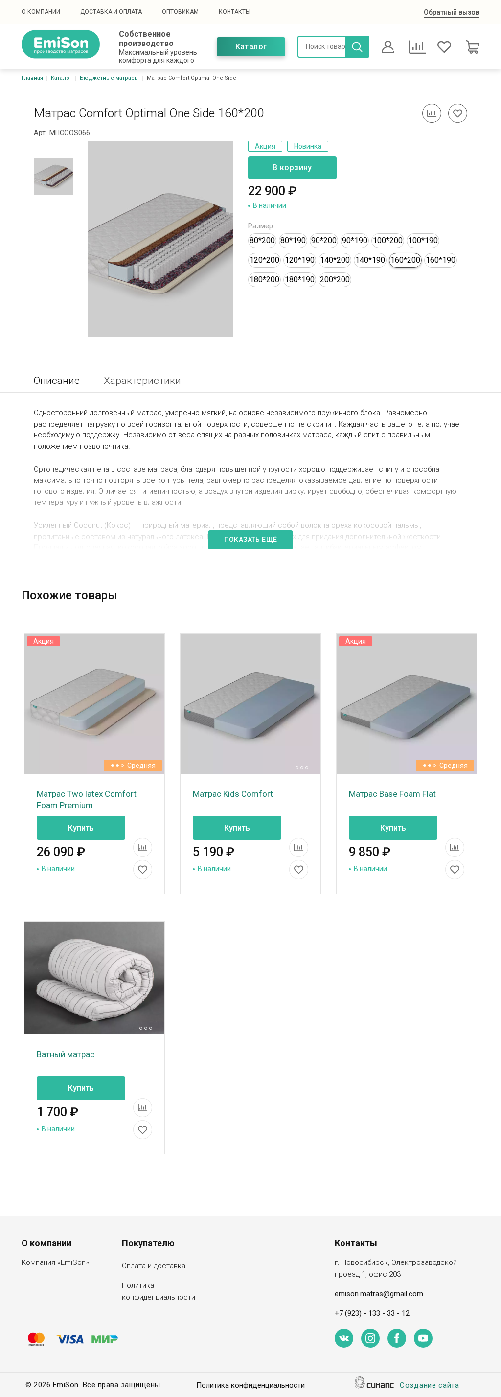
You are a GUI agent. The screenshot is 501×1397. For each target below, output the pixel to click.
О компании (41, 12)
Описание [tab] (57, 380)
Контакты (234, 12)
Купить (81, 828)
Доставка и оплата (111, 12)
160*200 (405, 260)
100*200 (388, 240)
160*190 (440, 260)
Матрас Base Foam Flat (392, 794)
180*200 (264, 279)
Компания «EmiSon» (55, 1262)
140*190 (370, 260)
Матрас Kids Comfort (233, 794)
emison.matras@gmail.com (379, 1293)
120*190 (300, 260)
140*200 (335, 260)
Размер (260, 226)
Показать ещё (250, 539)
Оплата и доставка (153, 1266)
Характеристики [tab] (142, 380)
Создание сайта (429, 1385)
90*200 (324, 240)
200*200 (335, 279)
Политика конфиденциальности (158, 1291)
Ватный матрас (65, 1054)
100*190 (423, 240)
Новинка (307, 146)
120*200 (264, 260)
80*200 (262, 240)
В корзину (292, 167)
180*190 (300, 279)
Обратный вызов (451, 12)
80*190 (293, 240)
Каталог (251, 46)
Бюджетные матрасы (109, 78)
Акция (265, 146)
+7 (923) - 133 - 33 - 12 (372, 1313)
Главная (32, 78)
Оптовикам (180, 12)
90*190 (354, 240)
